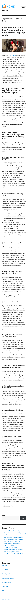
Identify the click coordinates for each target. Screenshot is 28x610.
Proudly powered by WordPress (14, 607)
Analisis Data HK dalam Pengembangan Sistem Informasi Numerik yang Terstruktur (14, 549)
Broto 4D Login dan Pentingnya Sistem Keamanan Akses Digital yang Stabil (15, 533)
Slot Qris (4, 565)
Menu (23, 7)
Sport (9, 505)
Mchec (5, 10)
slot (3, 590)
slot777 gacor (6, 599)
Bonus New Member (8, 578)
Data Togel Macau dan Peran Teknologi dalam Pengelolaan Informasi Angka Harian (12, 543)
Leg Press (14, 505)
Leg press (13, 55)
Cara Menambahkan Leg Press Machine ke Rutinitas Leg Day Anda (13, 31)
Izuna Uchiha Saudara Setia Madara (14, 554)
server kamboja (6, 582)
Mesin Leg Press (21, 505)
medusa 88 (5, 586)
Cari (3, 515)
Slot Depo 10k (6, 574)
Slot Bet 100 (5, 570)
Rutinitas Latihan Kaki (7, 506)
